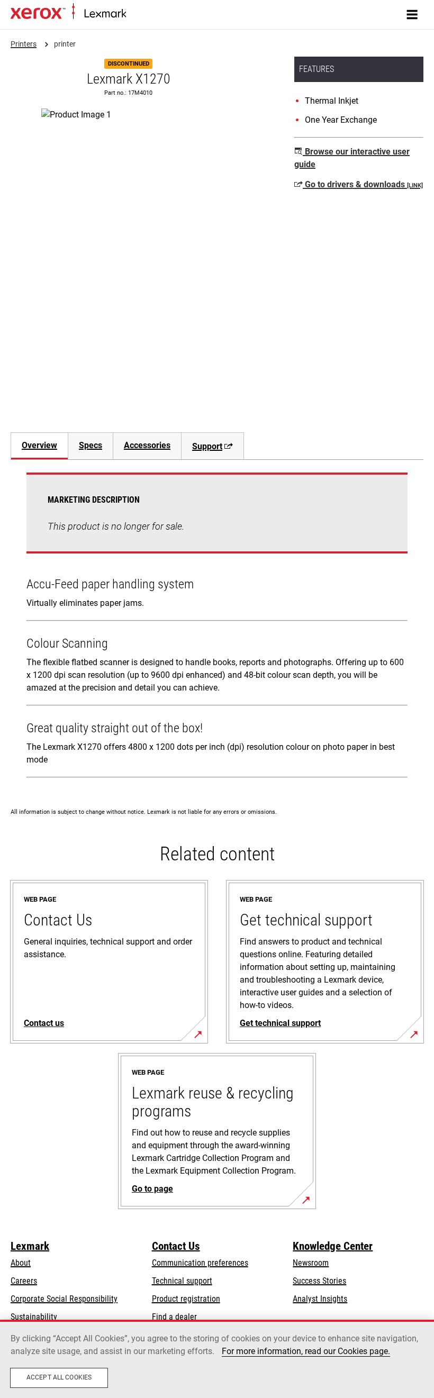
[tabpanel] (217, 627)
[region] (217, 1359)
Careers (24, 1281)
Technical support (182, 1281)
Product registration (186, 1299)
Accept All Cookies (59, 1377)
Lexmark (30, 1246)
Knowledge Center (333, 1246)
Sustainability (34, 1317)
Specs (90, 445)
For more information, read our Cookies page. (306, 1351)
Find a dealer (174, 1317)
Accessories (147, 445)
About (21, 1263)
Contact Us (176, 1246)
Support (207, 446)
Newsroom (311, 1263)
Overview (39, 445)
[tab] (39, 445)
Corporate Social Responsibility (64, 1299)
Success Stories (319, 1281)
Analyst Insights (320, 1299)
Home (134, 14)
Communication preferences (200, 1263)
